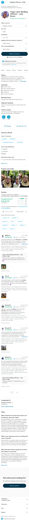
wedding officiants (12, 6)
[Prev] (12, 392)
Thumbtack (3, 6)
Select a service (5, 23)
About (2, 70)
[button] (5, 14)
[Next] (17, 392)
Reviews (20, 70)
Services (8, 70)
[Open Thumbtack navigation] (3, 2)
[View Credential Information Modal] (9, 400)
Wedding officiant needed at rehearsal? (11, 40)
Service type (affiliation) (7, 46)
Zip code (3, 28)
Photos (14, 70)
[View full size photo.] (10, 179)
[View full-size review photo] (3, 266)
